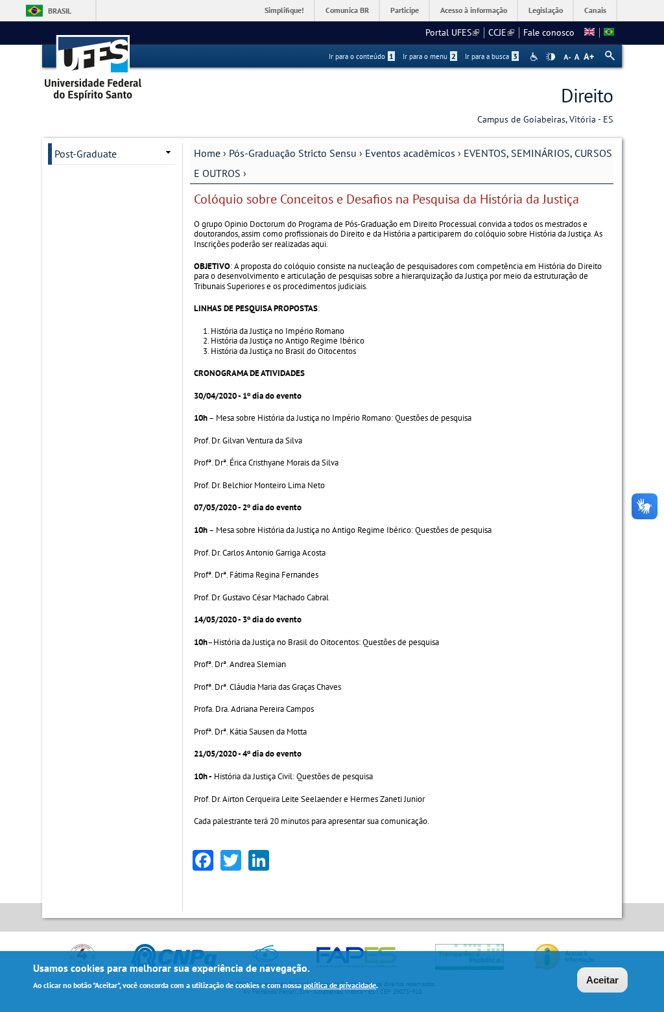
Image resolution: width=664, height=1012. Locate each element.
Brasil (59, 11)
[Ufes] (93, 63)
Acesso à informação (473, 10)
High (550, 57)
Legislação (545, 10)
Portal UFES (452, 32)
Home (207, 153)
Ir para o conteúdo (361, 56)
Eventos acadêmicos (410, 153)
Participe (404, 10)
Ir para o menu (429, 56)
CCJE (501, 32)
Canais (595, 10)
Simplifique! (284, 10)
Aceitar (602, 979)
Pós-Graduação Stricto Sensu (293, 153)
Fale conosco (549, 32)
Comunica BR (347, 10)
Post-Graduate (85, 153)
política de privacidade (339, 985)
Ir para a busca (491, 56)
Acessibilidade (535, 57)
